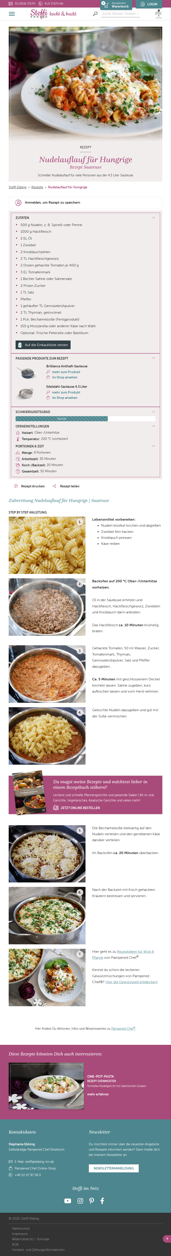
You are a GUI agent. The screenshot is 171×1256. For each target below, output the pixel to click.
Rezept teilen (69, 486)
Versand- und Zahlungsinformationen (38, 1250)
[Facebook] (102, 1202)
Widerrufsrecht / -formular (30, 1239)
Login (152, 4)
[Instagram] (80, 1202)
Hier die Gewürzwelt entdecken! (132, 982)
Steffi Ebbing (17, 187)
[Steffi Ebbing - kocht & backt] (54, 13)
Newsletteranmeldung (114, 1168)
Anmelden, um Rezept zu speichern (52, 203)
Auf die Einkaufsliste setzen (46, 345)
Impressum (20, 1234)
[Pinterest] (92, 1202)
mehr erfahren (98, 1094)
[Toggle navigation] (12, 13)
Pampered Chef (123, 1028)
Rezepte (37, 187)
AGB (15, 1244)
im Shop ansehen (64, 377)
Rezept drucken (33, 486)
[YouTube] (69, 1202)
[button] (85, 358)
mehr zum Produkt (66, 372)
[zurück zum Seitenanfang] (167, 1239)
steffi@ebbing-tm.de (39, 1161)
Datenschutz (21, 1228)
